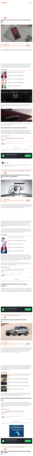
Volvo (2, 347)
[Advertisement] (16, 299)
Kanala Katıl (28, 155)
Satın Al (6, 139)
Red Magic (2, 204)
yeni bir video (16, 50)
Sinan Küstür (4, 22)
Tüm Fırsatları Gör (16, 279)
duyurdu (2, 205)
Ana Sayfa (2, 317)
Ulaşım (5, 317)
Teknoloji (5, 17)
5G (22, 130)
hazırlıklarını (24, 49)
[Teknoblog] (4, 3)
